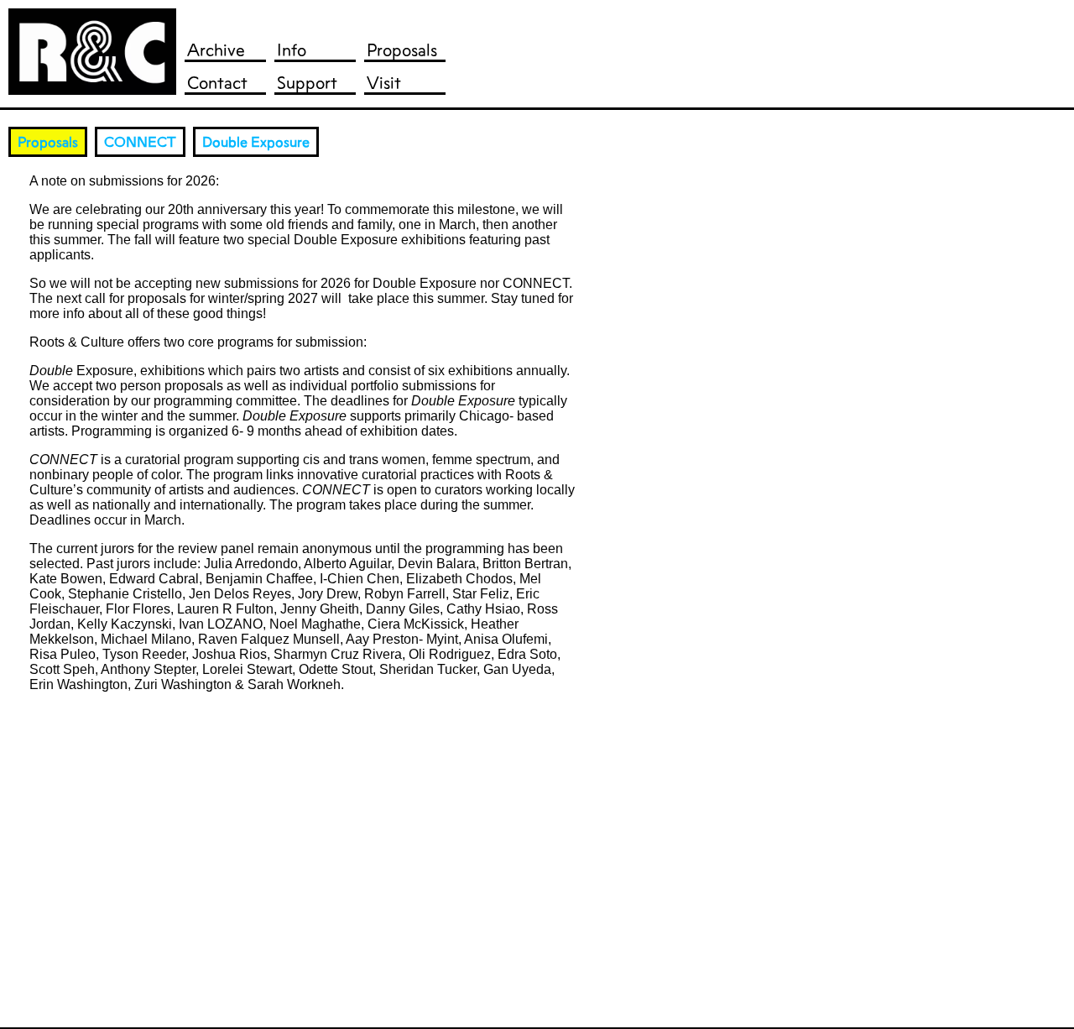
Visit (384, 82)
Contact (217, 82)
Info (291, 50)
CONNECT (140, 141)
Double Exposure (256, 141)
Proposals (402, 50)
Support (307, 82)
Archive (216, 50)
